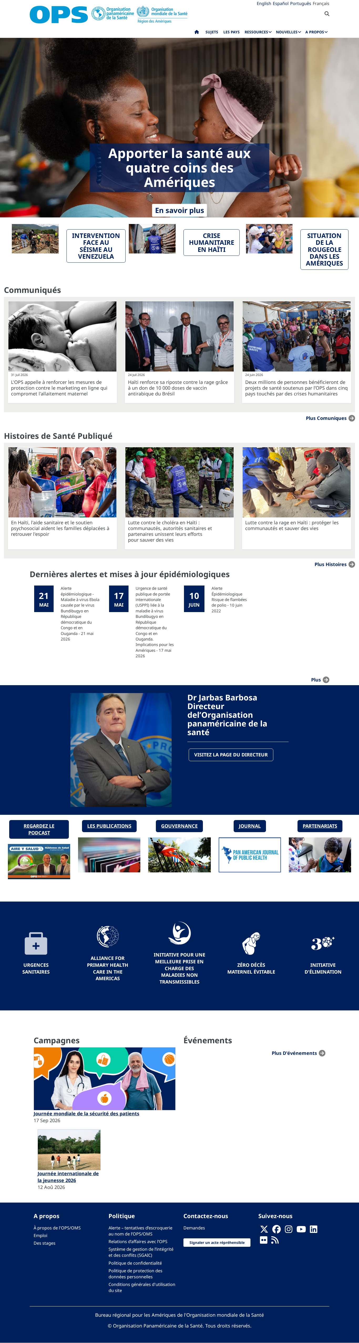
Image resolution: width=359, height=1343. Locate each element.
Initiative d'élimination (323, 968)
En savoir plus (179, 210)
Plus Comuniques (326, 418)
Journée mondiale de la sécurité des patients (86, 1113)
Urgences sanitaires (36, 968)
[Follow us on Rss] (275, 1241)
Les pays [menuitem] (231, 31)
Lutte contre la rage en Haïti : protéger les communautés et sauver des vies (292, 525)
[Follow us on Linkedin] (313, 1231)
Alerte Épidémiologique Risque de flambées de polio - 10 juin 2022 (229, 599)
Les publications (109, 826)
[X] (264, 1231)
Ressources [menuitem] (256, 31)
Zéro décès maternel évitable (251, 968)
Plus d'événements (294, 1053)
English (264, 3)
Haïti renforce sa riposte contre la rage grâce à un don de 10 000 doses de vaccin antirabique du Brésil (178, 387)
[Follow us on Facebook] (276, 1231)
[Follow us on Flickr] (263, 1241)
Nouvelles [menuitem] (287, 31)
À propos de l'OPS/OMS (57, 1228)
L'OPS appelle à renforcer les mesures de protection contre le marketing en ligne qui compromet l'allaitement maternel (59, 387)
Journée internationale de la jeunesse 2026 (68, 1176)
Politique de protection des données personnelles (135, 1274)
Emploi (40, 1235)
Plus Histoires (331, 564)
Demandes (194, 1228)
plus (316, 679)
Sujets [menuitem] (212, 31)
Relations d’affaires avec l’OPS (138, 1241)
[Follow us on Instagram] (288, 1231)
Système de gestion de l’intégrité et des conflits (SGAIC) (141, 1252)
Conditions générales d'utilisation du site (142, 1287)
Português (300, 3)
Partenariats (320, 826)
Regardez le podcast (39, 829)
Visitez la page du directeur (231, 754)
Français (321, 3)
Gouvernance (179, 826)
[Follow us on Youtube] (301, 1231)
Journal (250, 826)
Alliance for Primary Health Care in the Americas (107, 968)
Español (281, 3)
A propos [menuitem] (314, 31)
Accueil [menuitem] (196, 33)
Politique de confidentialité (135, 1263)
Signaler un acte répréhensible (217, 1242)
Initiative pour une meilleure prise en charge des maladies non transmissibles (179, 968)
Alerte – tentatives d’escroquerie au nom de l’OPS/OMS (140, 1231)
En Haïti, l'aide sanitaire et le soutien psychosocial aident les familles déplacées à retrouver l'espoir (60, 528)
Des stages (44, 1243)
